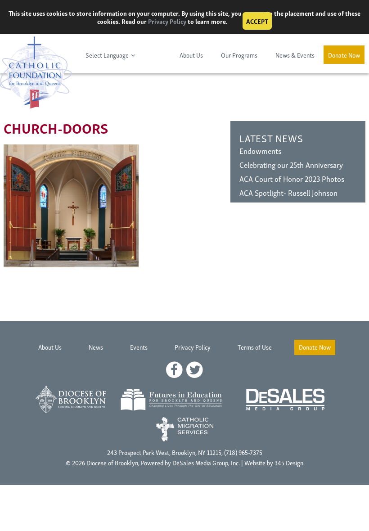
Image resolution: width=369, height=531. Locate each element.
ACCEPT (257, 21)
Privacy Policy (167, 21)
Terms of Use (255, 347)
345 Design (288, 462)
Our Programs (239, 55)
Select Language (107, 55)
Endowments (260, 150)
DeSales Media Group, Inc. (206, 462)
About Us (191, 55)
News (96, 347)
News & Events (295, 55)
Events (139, 347)
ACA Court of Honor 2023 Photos (291, 178)
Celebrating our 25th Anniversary (291, 164)
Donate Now (344, 55)
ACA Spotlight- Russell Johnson (288, 192)
